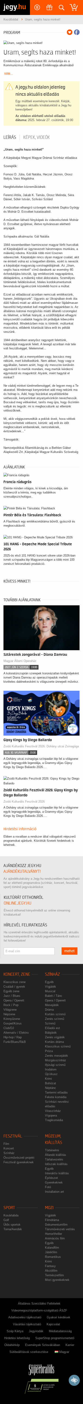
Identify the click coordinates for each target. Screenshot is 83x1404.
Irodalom (50, 1069)
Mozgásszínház (55, 1060)
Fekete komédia (55, 1097)
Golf (6, 1220)
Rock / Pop (10, 1005)
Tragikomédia (54, 1120)
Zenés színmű (54, 1019)
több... (8, 73)
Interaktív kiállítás (57, 1173)
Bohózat (50, 1083)
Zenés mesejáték (56, 1055)
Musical (50, 991)
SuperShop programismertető (54, 1338)
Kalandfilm (52, 1247)
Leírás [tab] (9, 137)
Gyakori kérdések (58, 1317)
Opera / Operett (13, 1000)
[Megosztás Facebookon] (77, 32)
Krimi (48, 1078)
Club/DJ (8, 1028)
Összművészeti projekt (18, 1157)
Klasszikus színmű (58, 1046)
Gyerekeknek (54, 1182)
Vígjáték (50, 986)
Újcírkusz (51, 1074)
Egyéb (49, 982)
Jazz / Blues (11, 996)
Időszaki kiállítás (56, 1164)
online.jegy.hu (17, 903)
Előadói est (52, 1028)
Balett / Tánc (53, 996)
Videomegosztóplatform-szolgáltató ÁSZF (39, 1310)
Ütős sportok (12, 1224)
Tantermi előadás (56, 1092)
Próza (49, 1051)
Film (6, 1144)
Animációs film (55, 1238)
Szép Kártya (15, 1331)
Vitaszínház (53, 1111)
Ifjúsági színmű (55, 1065)
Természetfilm (54, 1275)
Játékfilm (51, 1252)
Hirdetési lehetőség (17, 1338)
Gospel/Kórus (12, 1023)
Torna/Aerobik (12, 1229)
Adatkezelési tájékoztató (24, 1317)
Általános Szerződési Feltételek (39, 1303)
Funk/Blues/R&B (14, 1042)
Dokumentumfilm (56, 1224)
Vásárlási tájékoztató (27, 1324)
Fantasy (50, 1266)
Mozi (49, 1207)
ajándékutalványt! (22, 871)
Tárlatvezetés (54, 1159)
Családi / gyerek (14, 986)
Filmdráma (52, 1220)
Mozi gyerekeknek (57, 1280)
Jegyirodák (36, 1331)
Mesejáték (52, 1005)
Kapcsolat (53, 1324)
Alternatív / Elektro (16, 1032)
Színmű (50, 1023)
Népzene (9, 1014)
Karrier (69, 1345)
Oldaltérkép (12, 1345)
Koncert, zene (16, 974)
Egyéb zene (11, 991)
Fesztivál (12, 1136)
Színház (52, 974)
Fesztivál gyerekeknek (18, 1162)
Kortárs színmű (55, 1014)
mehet (69, 951)
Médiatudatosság (60, 1331)
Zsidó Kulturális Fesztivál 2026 (24, 801)
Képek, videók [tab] (36, 137)
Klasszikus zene (14, 982)
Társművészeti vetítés (60, 1229)
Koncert (8, 1148)
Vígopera (51, 1115)
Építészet (51, 1178)
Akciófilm (51, 1270)
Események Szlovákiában (42, 1345)
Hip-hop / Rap (12, 1037)
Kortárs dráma (54, 1042)
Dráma (49, 1009)
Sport (9, 1207)
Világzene (10, 1009)
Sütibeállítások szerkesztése (28, 1352)
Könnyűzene (11, 1019)
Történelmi (52, 1150)
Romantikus (53, 1257)
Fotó (48, 1187)
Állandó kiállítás (55, 1155)
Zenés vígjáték (55, 1037)
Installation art (54, 1191)
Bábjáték (51, 1032)
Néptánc (50, 1088)
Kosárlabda (10, 1215)
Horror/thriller (53, 1234)
